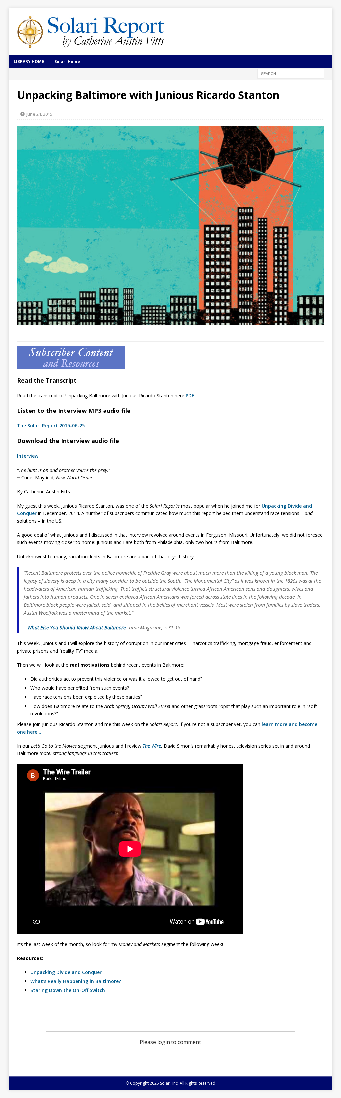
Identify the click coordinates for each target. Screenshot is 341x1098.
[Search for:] (290, 73)
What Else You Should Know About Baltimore (76, 627)
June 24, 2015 (39, 114)
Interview (27, 456)
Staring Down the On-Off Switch (67, 990)
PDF (190, 395)
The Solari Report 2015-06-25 (51, 425)
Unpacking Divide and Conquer (66, 972)
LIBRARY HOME (29, 61)
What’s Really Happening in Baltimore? (75, 981)
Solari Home (67, 61)
